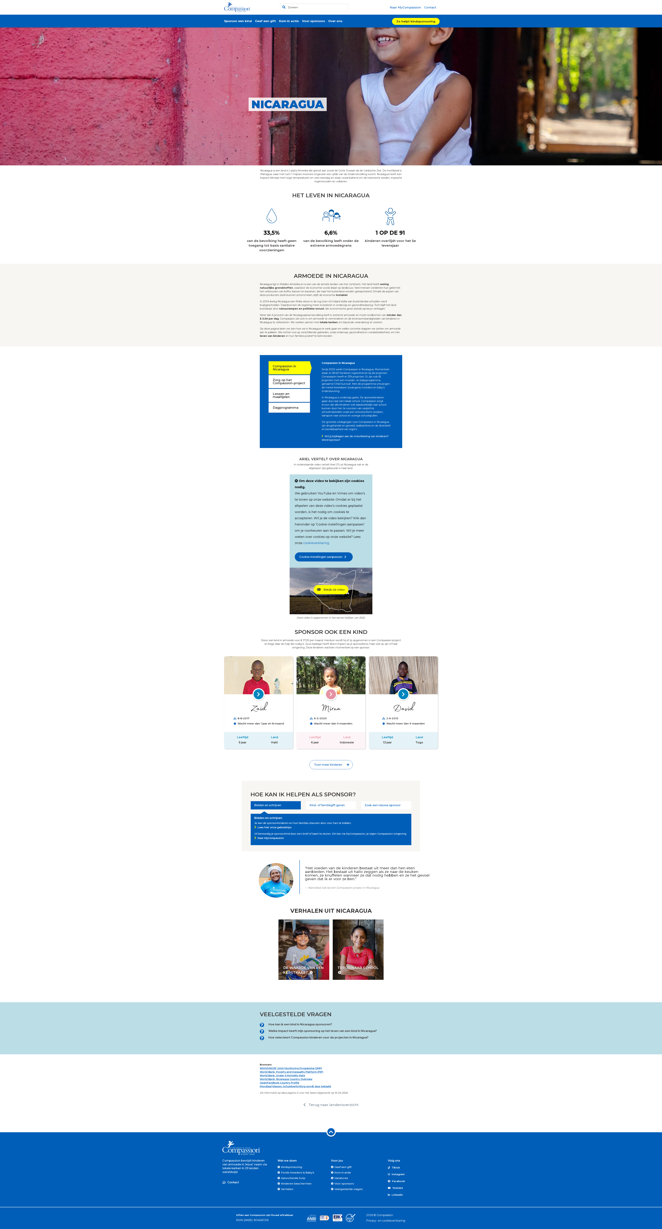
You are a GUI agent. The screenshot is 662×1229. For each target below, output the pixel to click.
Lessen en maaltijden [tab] (281, 395)
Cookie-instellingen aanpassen (321, 557)
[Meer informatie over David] (403, 694)
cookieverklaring (316, 543)
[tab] (276, 805)
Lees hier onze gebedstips (275, 827)
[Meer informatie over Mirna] (331, 694)
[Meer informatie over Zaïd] (259, 694)
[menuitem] (405, 7)
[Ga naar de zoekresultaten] (283, 6)
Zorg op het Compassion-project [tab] (289, 381)
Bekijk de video (334, 589)
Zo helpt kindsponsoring (415, 21)
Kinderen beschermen (296, 1183)
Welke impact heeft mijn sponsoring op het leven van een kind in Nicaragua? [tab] (322, 1031)
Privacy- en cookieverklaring (385, 1220)
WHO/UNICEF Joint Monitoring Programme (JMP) (291, 1068)
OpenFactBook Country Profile (279, 1082)
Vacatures (341, 1178)
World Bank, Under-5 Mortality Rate (282, 1075)
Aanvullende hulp (293, 1178)
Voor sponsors (344, 1183)
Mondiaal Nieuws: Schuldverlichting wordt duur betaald (295, 1086)
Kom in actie (342, 1172)
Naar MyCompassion (271, 838)
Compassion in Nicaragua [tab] (284, 367)
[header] (314, 7)
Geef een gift (343, 1167)
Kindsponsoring (291, 1167)
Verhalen (287, 1189)
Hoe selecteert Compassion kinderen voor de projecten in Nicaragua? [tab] (318, 1037)
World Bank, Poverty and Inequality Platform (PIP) (291, 1071)
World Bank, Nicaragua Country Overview (286, 1079)
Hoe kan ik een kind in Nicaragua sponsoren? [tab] (300, 1024)
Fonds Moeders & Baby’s (297, 1172)
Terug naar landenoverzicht (333, 1105)
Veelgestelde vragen (348, 1189)
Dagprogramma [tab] (285, 408)
